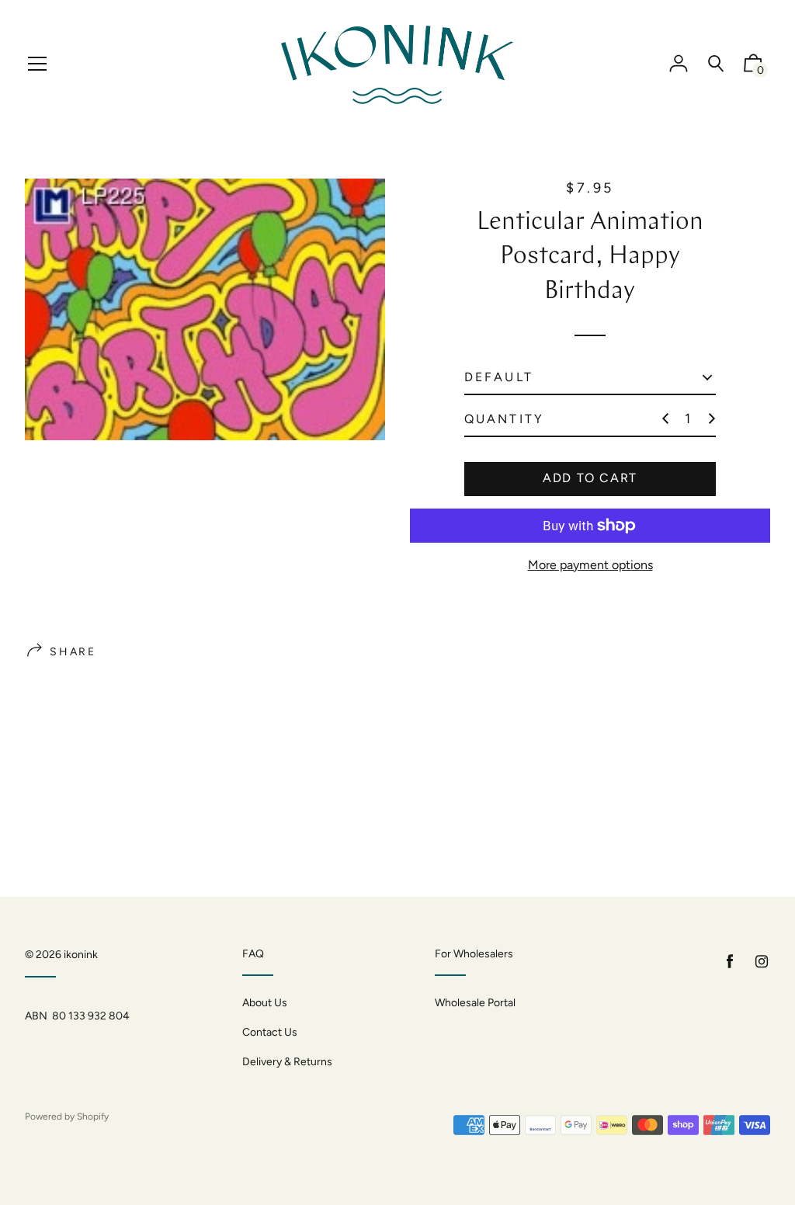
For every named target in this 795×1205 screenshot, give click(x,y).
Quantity (504, 419)
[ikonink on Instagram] (761, 962)
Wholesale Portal (475, 1002)
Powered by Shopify (67, 1116)
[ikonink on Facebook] (729, 962)
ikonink (81, 954)
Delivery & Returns (287, 1061)
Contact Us (269, 1032)
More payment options (590, 564)
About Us (264, 1002)
